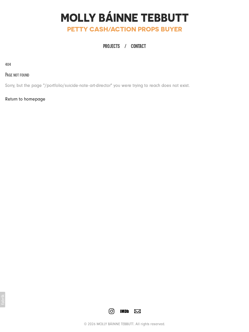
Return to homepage (25, 99)
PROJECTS (111, 46)
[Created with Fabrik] (2, 299)
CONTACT (138, 46)
